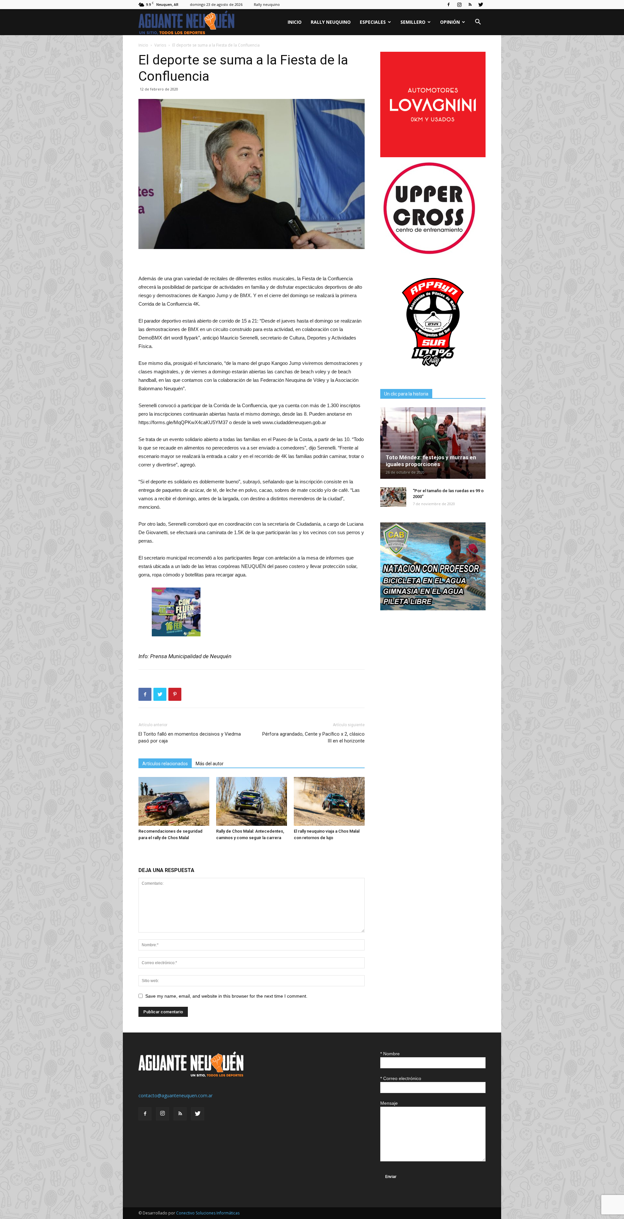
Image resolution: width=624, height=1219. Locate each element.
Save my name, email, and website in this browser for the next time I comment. (226, 996)
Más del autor (210, 763)
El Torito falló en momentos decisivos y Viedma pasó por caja (189, 737)
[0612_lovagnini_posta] (433, 155)
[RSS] (470, 4)
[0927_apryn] (433, 373)
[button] (478, 23)
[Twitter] (481, 4)
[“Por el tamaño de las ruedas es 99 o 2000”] (393, 497)
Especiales (373, 22)
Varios (160, 45)
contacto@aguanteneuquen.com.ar (175, 1095)
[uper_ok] (429, 254)
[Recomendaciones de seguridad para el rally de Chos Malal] (173, 801)
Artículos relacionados (165, 763)
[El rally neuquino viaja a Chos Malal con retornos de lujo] (329, 801)
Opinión (450, 22)
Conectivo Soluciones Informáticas (208, 1213)
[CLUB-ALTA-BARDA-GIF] (433, 608)
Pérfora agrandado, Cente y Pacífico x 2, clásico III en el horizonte (313, 737)
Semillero (412, 22)
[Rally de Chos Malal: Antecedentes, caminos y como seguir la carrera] (251, 801)
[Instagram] (459, 4)
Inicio (295, 22)
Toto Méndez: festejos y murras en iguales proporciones (431, 460)
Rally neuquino (267, 4)
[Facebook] (448, 4)
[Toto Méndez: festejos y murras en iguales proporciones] (433, 443)
